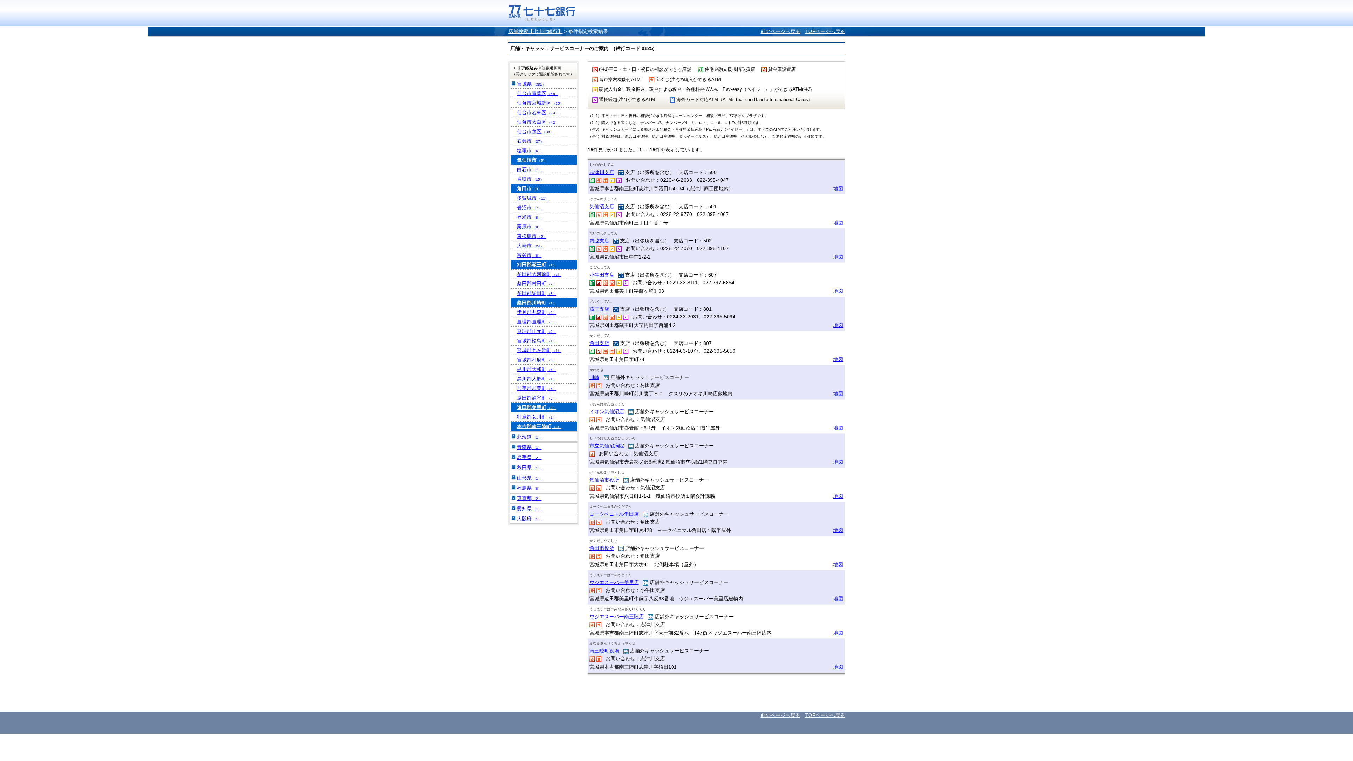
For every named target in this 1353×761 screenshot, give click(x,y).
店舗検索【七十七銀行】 (535, 31)
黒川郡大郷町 (536, 379)
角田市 (529, 188)
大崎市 (530, 245)
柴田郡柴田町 (536, 293)
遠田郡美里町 (536, 407)
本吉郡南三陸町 (539, 426)
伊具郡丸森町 (536, 312)
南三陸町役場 (604, 651)
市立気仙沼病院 (606, 445)
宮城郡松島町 (536, 341)
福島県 (529, 488)
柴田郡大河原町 (539, 274)
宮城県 (531, 84)
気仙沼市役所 (604, 480)
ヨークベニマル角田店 (614, 514)
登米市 (529, 217)
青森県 (529, 447)
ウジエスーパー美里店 (614, 582)
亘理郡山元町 (536, 331)
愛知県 (529, 508)
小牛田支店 (601, 275)
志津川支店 (601, 172)
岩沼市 (529, 207)
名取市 (530, 179)
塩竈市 (529, 150)
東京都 (529, 498)
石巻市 (530, 141)
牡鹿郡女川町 (536, 417)
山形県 (529, 478)
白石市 (529, 169)
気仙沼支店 (601, 206)
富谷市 (529, 255)
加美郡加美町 (536, 388)
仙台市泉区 (535, 131)
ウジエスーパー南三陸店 (616, 616)
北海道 (529, 437)
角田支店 (599, 343)
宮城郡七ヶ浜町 (539, 350)
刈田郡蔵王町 (536, 264)
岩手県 (529, 457)
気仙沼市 (531, 160)
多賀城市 (533, 198)
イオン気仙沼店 (606, 411)
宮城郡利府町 (536, 360)
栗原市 (529, 226)
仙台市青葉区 (537, 93)
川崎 (594, 377)
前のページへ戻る (780, 31)
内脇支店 (599, 240)
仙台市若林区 (537, 112)
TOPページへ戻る (825, 31)
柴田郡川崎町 (536, 302)
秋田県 (529, 467)
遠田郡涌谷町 (536, 398)
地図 (838, 188)
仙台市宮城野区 (540, 103)
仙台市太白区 (537, 122)
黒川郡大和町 (536, 369)
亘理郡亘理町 (536, 321)
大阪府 (529, 518)
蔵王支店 (599, 309)
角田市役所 (601, 548)
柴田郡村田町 (536, 283)
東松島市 (531, 236)
